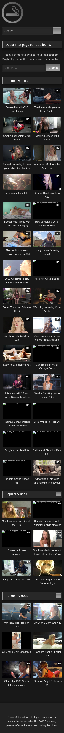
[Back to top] (53, 722)
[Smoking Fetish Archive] (26, 13)
